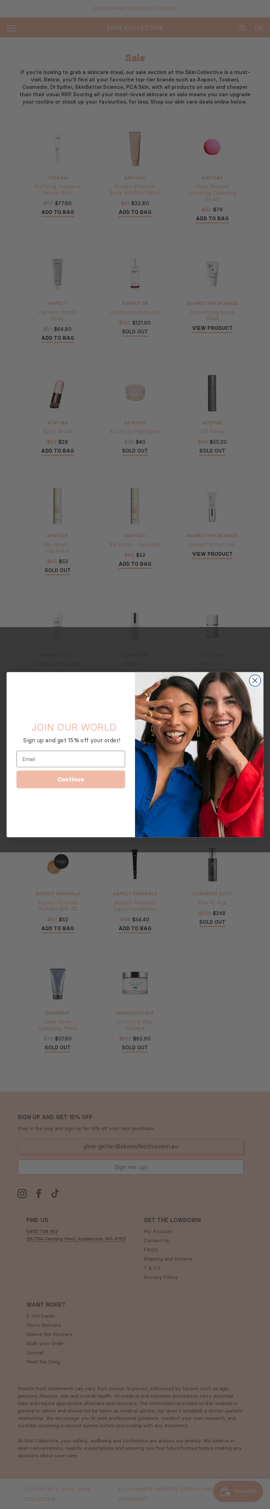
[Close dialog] (255, 680)
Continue (70, 779)
